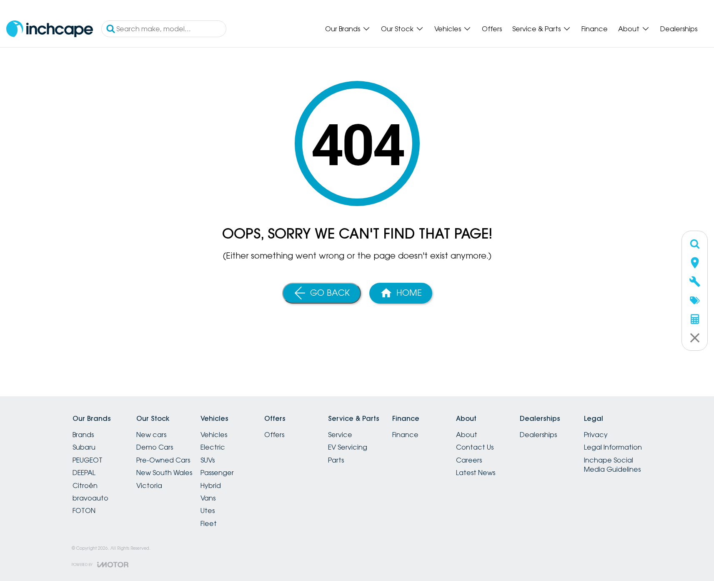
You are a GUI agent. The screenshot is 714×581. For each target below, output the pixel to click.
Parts (336, 460)
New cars (151, 434)
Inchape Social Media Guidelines (612, 464)
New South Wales (164, 472)
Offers (492, 29)
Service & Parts (536, 29)
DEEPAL (84, 472)
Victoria (149, 485)
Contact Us (475, 447)
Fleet (208, 523)
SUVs (207, 460)
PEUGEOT (88, 460)
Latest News (475, 472)
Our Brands (342, 29)
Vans (207, 498)
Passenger (217, 472)
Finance (594, 29)
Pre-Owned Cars (163, 460)
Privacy (596, 434)
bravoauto (90, 498)
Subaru (84, 447)
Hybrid (210, 485)
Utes (207, 510)
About (628, 29)
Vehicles (447, 29)
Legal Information (613, 447)
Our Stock (397, 29)
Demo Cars (154, 447)
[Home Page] (49, 29)
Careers (469, 460)
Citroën (85, 485)
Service (340, 434)
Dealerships (678, 29)
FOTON (84, 510)
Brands (83, 434)
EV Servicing (347, 447)
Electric (212, 447)
